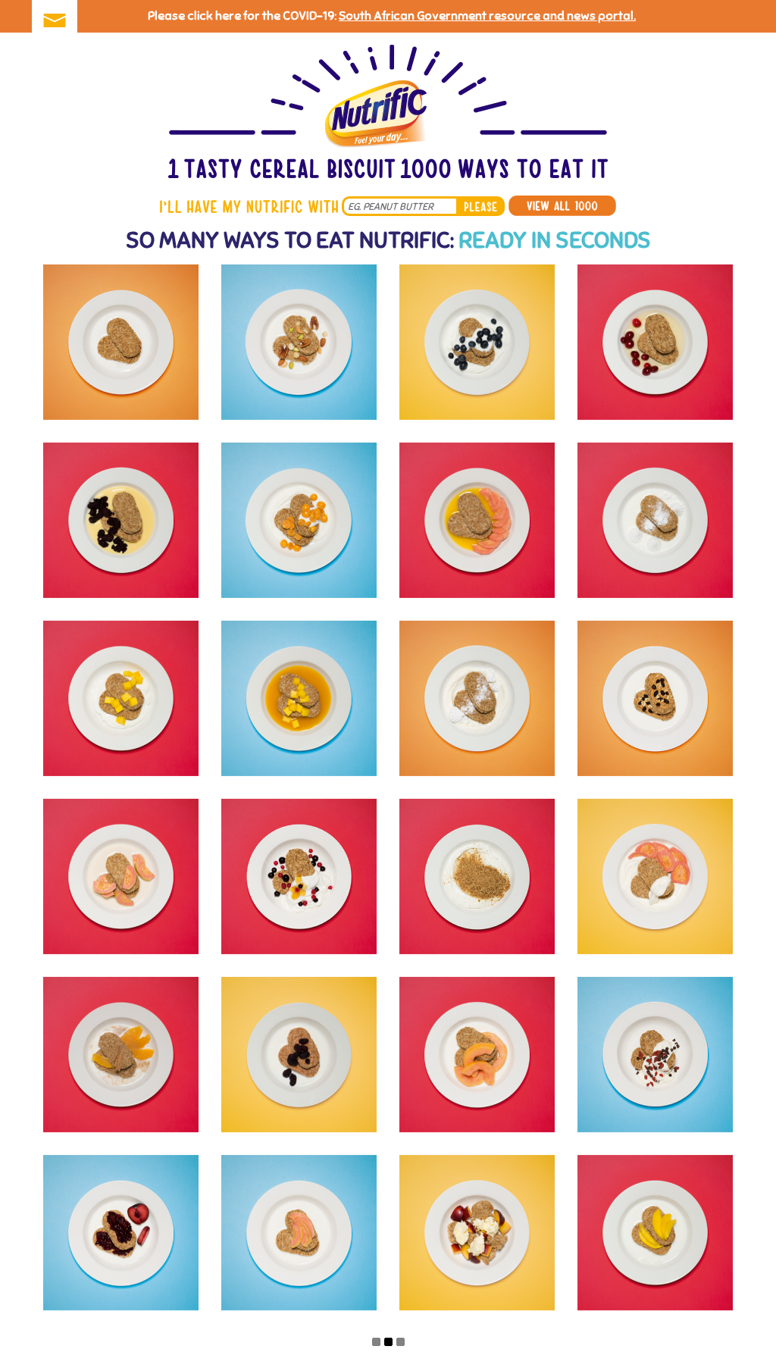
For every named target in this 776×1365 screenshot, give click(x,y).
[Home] (388, 113)
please (480, 206)
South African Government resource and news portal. (487, 15)
